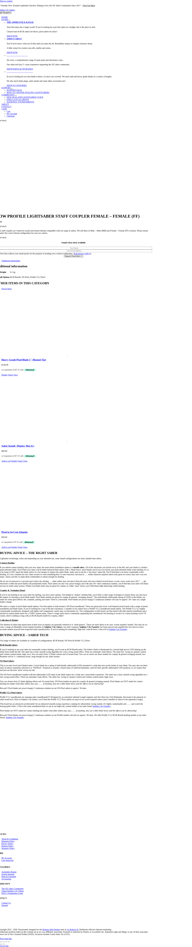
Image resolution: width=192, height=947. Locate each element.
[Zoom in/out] (1, 941)
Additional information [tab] (10, 261)
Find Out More (89, 5)
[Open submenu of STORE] (9, 20)
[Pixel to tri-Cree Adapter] (76, 495)
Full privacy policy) (82, 253)
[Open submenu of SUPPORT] (12, 88)
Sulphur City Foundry (101, 706)
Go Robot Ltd (72, 929)
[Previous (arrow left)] (1, 944)
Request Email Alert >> (73, 256)
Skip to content (6, 1)
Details (4, 375)
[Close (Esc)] (9, 941)
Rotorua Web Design (51, 929)
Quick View (13, 375)
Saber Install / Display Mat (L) (17, 446)
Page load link (6, 939)
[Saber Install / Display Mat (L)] (76, 409)
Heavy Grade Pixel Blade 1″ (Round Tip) (23, 359)
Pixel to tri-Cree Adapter (14, 532)
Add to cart (6, 461)
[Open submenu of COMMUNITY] (16, 95)
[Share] (6, 941)
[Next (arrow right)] (4, 944)
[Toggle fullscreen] (4, 941)
